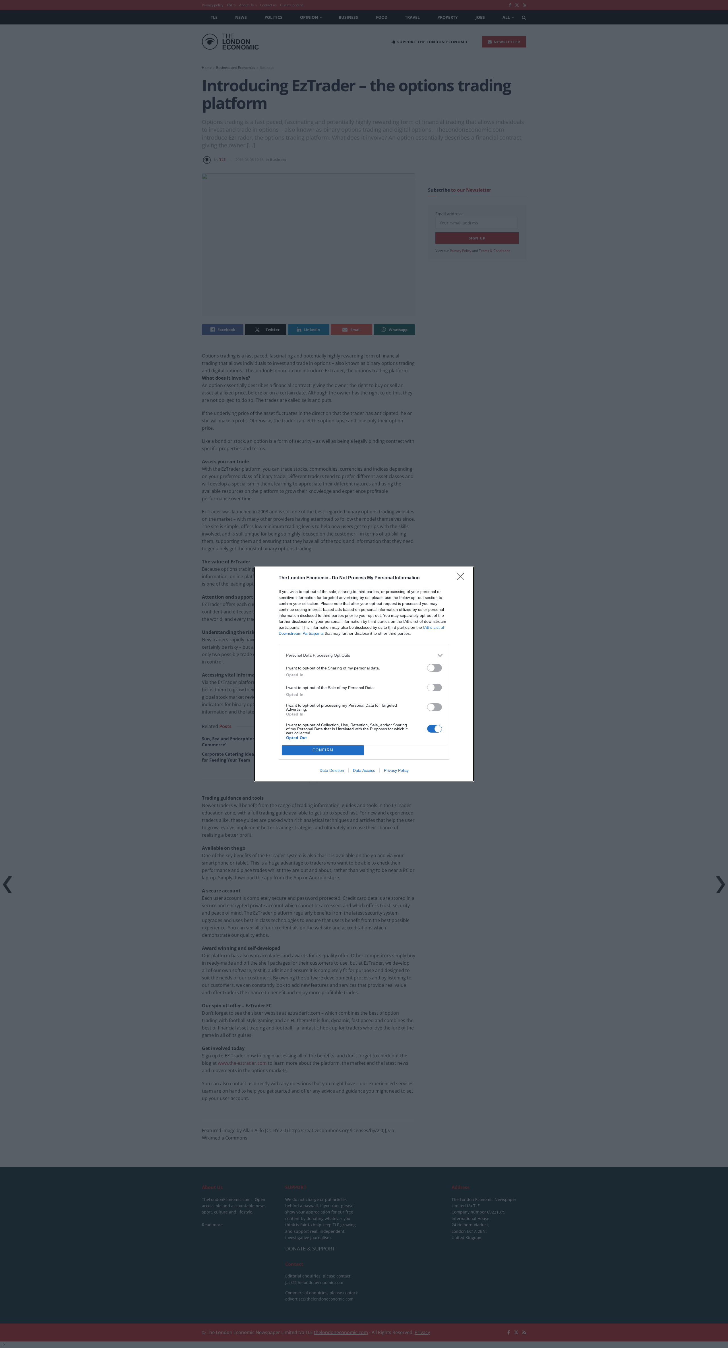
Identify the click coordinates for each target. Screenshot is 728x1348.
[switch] (434, 668)
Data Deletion (332, 770)
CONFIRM (323, 750)
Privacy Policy (396, 770)
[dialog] (364, 674)
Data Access (364, 770)
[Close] (462, 578)
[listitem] (364, 655)
